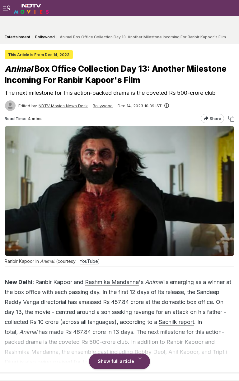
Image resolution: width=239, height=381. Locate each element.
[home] (31, 8)
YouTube (89, 261)
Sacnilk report (176, 322)
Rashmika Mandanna (112, 282)
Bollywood (103, 105)
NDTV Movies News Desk (63, 105)
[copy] (231, 119)
